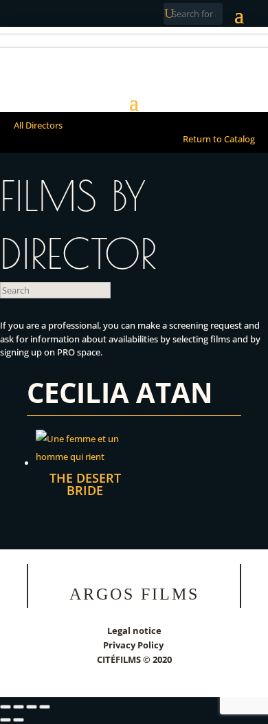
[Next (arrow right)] (18, 720)
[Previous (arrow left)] (5, 720)
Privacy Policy (134, 645)
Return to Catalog (219, 139)
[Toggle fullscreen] (18, 707)
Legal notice (134, 630)
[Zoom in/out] (5, 707)
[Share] (31, 707)
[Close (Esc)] (44, 707)
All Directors (38, 125)
